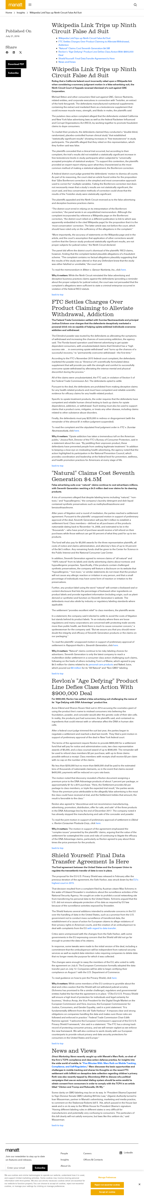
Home (9, 12)
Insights (21, 12)
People (64, 1153)
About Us (66, 1166)
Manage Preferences (107, 1177)
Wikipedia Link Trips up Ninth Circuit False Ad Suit (56, 12)
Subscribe (13, 73)
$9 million (76, 668)
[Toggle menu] (30, 4)
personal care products (101, 664)
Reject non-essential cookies (107, 1185)
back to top (57, 294)
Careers (87, 1153)
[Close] (139, 1184)
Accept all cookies (107, 1192)
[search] (135, 5)
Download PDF (16, 64)
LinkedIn (128, 1152)
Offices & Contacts (93, 1159)
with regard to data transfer (101, 928)
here (123, 269)
